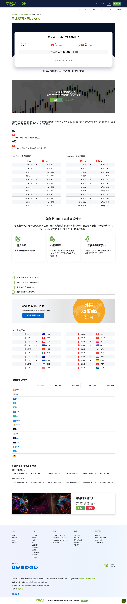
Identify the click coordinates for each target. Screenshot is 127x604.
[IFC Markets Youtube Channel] (31, 567)
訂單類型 (35, 554)
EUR (48, 345)
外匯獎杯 (14, 537)
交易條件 (35, 547)
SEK (102, 360)
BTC (17, 390)
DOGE (18, 425)
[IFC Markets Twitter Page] (22, 567)
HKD (48, 349)
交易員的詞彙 (98, 540)
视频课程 (97, 535)
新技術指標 (77, 535)
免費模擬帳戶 (70, 100)
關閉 (84, 600)
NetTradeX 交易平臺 (59, 535)
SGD (48, 364)
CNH (103, 338)
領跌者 (90, 508)
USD (48, 368)
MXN (48, 353)
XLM (17, 442)
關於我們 (14, 535)
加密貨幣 (35, 545)
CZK (48, 341)
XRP (17, 403)
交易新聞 (76, 545)
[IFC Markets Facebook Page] (13, 567)
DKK (103, 341)
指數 (33, 540)
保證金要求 (35, 552)
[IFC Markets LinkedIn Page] (27, 567)
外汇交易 (35, 535)
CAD (103, 334)
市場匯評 (76, 542)
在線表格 (14, 540)
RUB (48, 360)
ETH (17, 394)
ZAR (102, 368)
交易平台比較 (57, 542)
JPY (102, 349)
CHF (48, 338)
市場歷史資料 (78, 540)
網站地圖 (20, 589)
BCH (17, 407)
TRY (102, 364)
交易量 (34, 550)
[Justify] (97, 3)
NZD (48, 356)
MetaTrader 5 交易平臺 (60, 540)
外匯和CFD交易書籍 (100, 537)
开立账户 (56, 100)
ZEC (17, 455)
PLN (102, 356)
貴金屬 (34, 537)
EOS (17, 429)
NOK (103, 353)
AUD (48, 334)
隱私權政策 (15, 594)
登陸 (109, 3)
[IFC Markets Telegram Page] (36, 567)
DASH (18, 420)
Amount (23, 43)
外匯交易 (38, 124)
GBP (103, 345)
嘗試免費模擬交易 (33, 315)
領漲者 (80, 508)
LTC (17, 398)
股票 (33, 542)
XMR (17, 447)
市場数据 (76, 537)
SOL (17, 438)
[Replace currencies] (78, 45)
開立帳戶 (117, 3)
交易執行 (35, 557)
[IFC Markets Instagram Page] (18, 567)
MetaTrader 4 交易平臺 (60, 537)
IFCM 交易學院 (99, 542)
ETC (17, 434)
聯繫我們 (14, 542)
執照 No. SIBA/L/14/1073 (87, 579)
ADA (17, 412)
